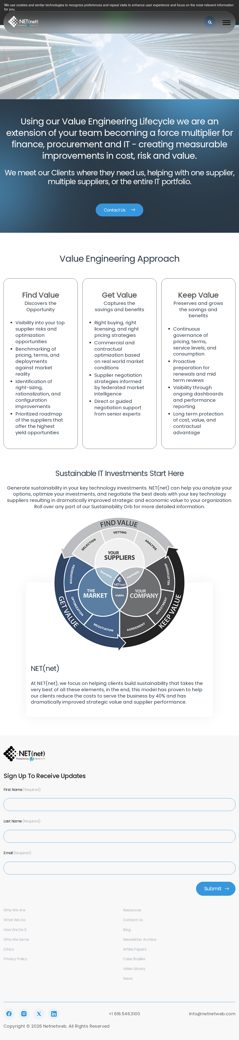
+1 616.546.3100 (124, 1014)
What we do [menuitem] (14, 920)
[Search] (209, 22)
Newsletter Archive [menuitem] (139, 939)
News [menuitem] (127, 978)
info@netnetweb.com (212, 1014)
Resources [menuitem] (132, 910)
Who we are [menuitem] (14, 910)
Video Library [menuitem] (134, 968)
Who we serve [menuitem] (16, 939)
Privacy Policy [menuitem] (15, 959)
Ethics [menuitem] (9, 949)
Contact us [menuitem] (133, 920)
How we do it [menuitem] (15, 929)
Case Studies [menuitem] (134, 959)
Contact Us (114, 210)
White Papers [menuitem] (134, 949)
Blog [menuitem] (126, 929)
